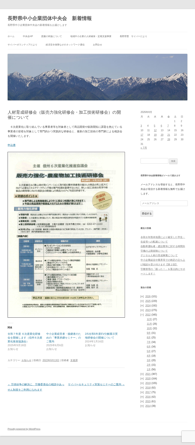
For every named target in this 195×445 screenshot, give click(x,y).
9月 (149, 333)
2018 (148, 387)
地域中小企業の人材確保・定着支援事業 (90, 36)
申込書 (12, 145)
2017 (148, 392)
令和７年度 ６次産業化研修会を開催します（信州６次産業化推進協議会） (25, 337)
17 (142, 134)
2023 (148, 310)
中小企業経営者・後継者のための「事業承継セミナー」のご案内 (63, 337)
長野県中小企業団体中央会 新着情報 (50, 18)
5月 (149, 351)
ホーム (11, 36)
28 (168, 139)
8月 (149, 337)
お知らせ (26, 360)
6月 (149, 346)
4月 (149, 355)
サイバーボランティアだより (22, 44)
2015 (148, 401)
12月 (149, 319)
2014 (148, 406)
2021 (148, 374)
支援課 (74, 360)
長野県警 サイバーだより (133, 36)
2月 (149, 364)
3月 (149, 360)
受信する (147, 213)
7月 (149, 342)
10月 (149, 328)
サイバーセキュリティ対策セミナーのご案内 (96, 384)
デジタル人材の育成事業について (159, 255)
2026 (148, 296)
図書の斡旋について (51, 36)
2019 (148, 383)
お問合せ (97, 44)
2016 (148, 396)
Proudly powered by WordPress (24, 429)
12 (155, 130)
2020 (148, 378)
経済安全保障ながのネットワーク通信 (65, 44)
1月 (149, 369)
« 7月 (144, 147)
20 (162, 134)
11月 (149, 323)
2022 (148, 314)
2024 (148, 305)
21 (168, 134)
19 (155, 134)
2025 (148, 301)
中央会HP (28, 36)
